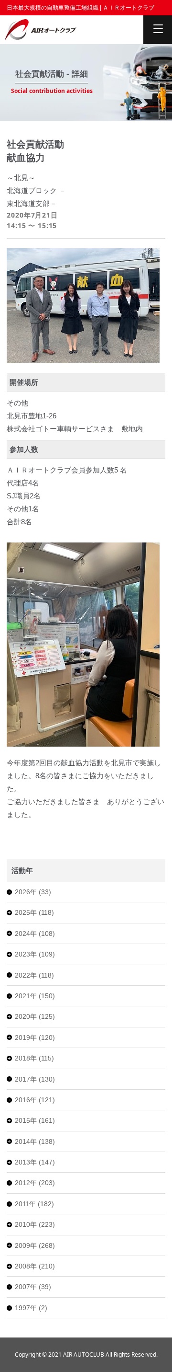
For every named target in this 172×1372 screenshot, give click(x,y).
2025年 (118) (34, 912)
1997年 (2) (31, 1308)
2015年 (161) (35, 1120)
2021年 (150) (35, 996)
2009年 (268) (35, 1245)
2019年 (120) (35, 1037)
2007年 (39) (33, 1287)
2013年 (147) (35, 1162)
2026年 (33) (33, 892)
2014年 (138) (35, 1141)
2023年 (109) (35, 954)
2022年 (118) (34, 975)
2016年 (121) (35, 1100)
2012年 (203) (35, 1183)
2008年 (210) (35, 1266)
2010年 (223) (35, 1224)
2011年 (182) (34, 1204)
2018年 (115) (34, 1058)
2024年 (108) (35, 933)
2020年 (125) (35, 1016)
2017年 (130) (35, 1079)
